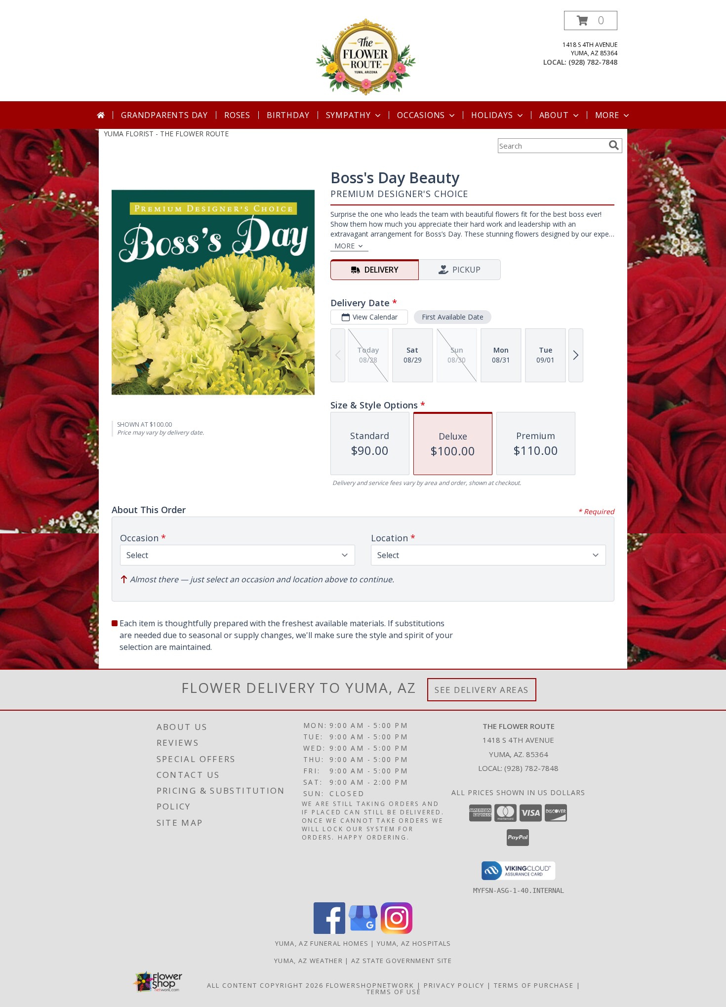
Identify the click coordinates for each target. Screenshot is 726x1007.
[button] (590, 20)
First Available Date (453, 317)
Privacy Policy (454, 985)
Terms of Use (393, 991)
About (554, 115)
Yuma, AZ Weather (308, 960)
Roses (237, 115)
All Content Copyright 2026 (265, 985)
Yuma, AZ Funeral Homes (322, 943)
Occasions (421, 115)
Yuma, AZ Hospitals (414, 943)
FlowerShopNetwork (370, 985)
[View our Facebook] (329, 931)
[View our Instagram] (396, 931)
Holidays (492, 115)
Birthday (288, 115)
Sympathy (348, 115)
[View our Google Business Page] (363, 931)
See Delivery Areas (482, 689)
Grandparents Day (164, 115)
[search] (614, 145)
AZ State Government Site (401, 960)
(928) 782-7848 (592, 62)
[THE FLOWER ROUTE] (364, 56)
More (607, 115)
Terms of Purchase (534, 985)
